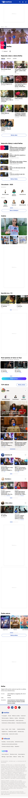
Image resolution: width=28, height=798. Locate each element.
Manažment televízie (21, 722)
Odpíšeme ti (4, 731)
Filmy (23, 756)
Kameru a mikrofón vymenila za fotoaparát (17, 156)
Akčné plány (21, 718)
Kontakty (4, 741)
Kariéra (16, 718)
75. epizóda (4, 515)
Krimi (10, 729)
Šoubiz (9, 715)
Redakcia (17, 746)
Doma (3, 729)
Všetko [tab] (3, 58)
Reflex (6, 26)
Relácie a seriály (16, 715)
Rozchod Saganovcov (6, 84)
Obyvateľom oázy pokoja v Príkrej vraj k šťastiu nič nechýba (18, 162)
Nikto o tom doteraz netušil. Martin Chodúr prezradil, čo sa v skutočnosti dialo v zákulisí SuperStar (20, 469)
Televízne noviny (13, 754)
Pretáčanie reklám (12, 731)
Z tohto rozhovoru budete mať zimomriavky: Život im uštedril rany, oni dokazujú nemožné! (6, 493)
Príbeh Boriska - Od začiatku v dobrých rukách (6, 129)
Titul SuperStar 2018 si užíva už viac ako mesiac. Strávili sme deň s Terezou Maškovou (20, 85)
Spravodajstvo (21, 754)
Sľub (2, 410)
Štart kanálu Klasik (6, 29)
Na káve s (8, 479)
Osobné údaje (5, 734)
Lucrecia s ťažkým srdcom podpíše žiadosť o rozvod (19, 517)
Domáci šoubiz (4, 466)
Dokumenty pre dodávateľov (8, 720)
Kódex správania (19, 720)
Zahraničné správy (19, 741)
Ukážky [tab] (15, 58)
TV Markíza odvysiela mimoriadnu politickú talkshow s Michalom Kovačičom (20, 115)
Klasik (13, 729)
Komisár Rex (3, 369)
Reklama (12, 718)
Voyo (6, 372)
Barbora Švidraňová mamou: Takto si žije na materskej (7, 100)
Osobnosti (23, 715)
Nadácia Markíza (21, 729)
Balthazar (19, 304)
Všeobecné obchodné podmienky (9, 744)
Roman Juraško (21, 701)
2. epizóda (19, 306)
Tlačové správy (5, 718)
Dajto (7, 729)
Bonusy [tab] (9, 58)
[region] (14, 59)
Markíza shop (21, 731)
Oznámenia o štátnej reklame (8, 722)
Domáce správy (10, 741)
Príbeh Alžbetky (5, 113)
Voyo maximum (5, 754)
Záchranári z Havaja (5, 304)
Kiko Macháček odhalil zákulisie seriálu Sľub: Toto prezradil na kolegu (20, 444)
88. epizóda (18, 371)
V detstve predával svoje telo (17, 174)
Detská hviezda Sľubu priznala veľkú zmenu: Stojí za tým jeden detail (12, 412)
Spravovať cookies (13, 734)
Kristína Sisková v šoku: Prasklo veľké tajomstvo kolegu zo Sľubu (7, 444)
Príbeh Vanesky (19, 98)
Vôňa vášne (17, 369)
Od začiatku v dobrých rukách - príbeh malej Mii (20, 71)
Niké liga (3, 756)
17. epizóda (4, 306)
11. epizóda (4, 371)
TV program (4, 715)
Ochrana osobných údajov (8, 746)
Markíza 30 (8, 455)
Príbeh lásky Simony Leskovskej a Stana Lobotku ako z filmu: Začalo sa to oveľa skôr (21, 493)
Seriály (19, 756)
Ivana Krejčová (11, 700)
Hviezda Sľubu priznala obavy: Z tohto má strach (13, 428)
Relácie (2, 26)
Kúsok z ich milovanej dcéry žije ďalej (17, 168)
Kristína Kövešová (20, 700)
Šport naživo (9, 756)
